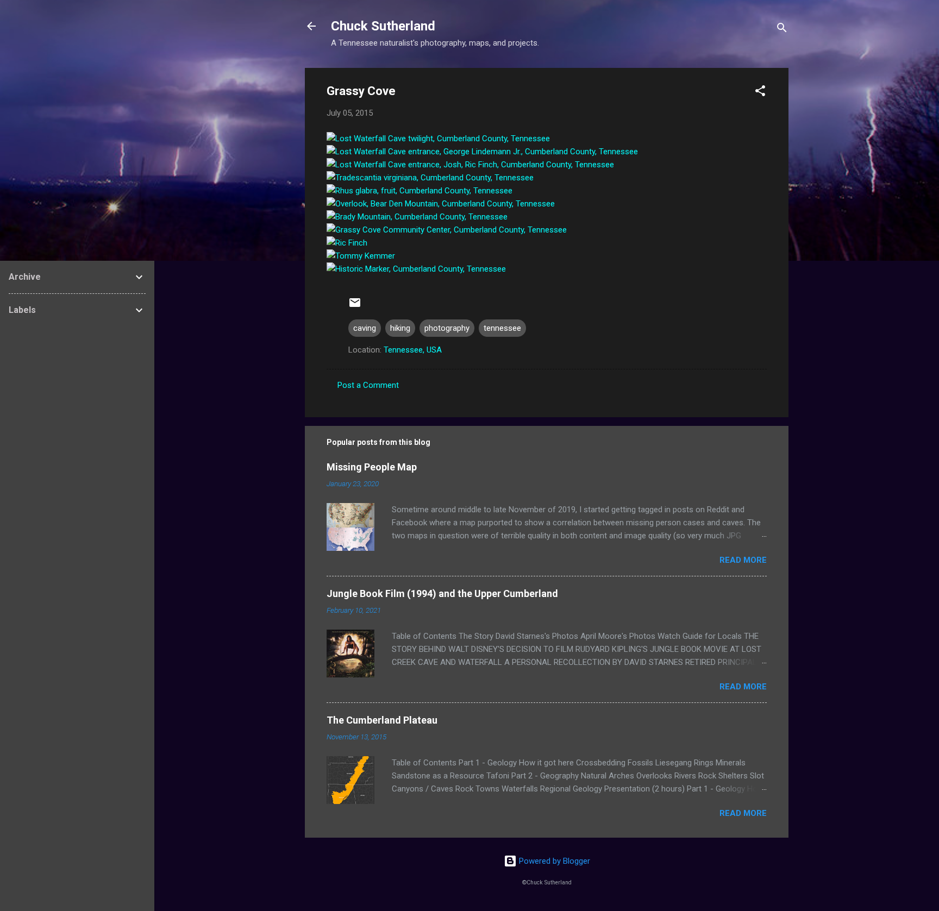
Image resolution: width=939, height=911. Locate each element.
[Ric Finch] (347, 243)
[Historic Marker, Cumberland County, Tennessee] (416, 269)
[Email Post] (354, 306)
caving (364, 328)
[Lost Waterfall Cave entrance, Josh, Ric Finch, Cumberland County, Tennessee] (470, 164)
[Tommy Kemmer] (361, 256)
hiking (400, 328)
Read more (743, 560)
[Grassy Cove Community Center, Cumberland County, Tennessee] (447, 230)
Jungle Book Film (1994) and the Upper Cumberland (442, 593)
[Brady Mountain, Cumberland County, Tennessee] (417, 217)
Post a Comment (368, 385)
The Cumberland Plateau (382, 720)
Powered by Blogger (553, 861)
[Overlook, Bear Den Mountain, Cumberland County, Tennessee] (441, 204)
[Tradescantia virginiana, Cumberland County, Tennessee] (430, 178)
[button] (760, 92)
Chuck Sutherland (383, 26)
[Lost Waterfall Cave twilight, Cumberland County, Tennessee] (438, 138)
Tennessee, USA (413, 350)
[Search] (781, 29)
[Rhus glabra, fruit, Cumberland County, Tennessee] (419, 191)
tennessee (502, 328)
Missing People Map (372, 467)
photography (447, 328)
